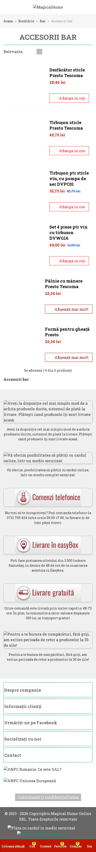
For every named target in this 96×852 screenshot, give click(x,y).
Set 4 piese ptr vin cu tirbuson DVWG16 (68, 232)
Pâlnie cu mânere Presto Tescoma (63, 283)
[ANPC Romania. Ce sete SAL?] (48, 769)
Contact (12, 755)
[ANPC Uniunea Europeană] (48, 781)
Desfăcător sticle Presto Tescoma (67, 72)
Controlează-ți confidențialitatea (48, 797)
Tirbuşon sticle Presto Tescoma (66, 125)
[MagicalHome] (48, 7)
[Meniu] (7, 7)
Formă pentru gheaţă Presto (67, 331)
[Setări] (88, 7)
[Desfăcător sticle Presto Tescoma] (25, 84)
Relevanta (13, 51)
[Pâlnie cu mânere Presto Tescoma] (22, 295)
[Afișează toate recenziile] (71, 90)
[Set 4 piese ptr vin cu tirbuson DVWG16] (25, 244)
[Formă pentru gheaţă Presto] (22, 344)
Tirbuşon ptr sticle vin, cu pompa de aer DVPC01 (69, 178)
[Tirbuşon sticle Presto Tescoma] (25, 137)
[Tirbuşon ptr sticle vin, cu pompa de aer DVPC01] (25, 190)
